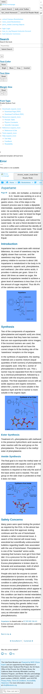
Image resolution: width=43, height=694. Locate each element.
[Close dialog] (1, 164)
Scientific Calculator (12, 125)
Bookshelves (26, 182)
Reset (3, 65)
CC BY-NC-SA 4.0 (30, 621)
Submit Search (6, 49)
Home (11, 182)
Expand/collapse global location (40, 181)
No (14, 654)
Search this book (6, 42)
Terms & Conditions (19, 681)
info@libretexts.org (10, 685)
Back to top (5, 634)
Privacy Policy (6, 681)
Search (5, 691)
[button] (8, 141)
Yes (5, 654)
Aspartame (5, 621)
